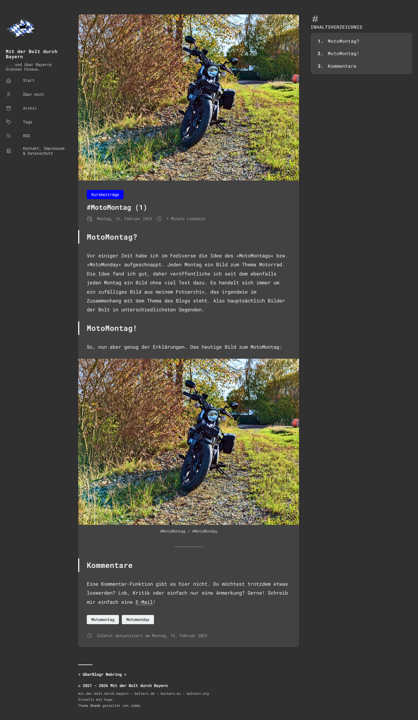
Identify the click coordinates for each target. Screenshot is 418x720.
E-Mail (144, 602)
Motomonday (137, 619)
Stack (95, 705)
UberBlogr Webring (102, 674)
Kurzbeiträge (105, 194)
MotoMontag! (343, 53)
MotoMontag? (343, 41)
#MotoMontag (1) (117, 207)
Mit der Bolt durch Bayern (31, 53)
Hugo (108, 699)
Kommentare (342, 66)
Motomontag (102, 619)
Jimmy (135, 705)
